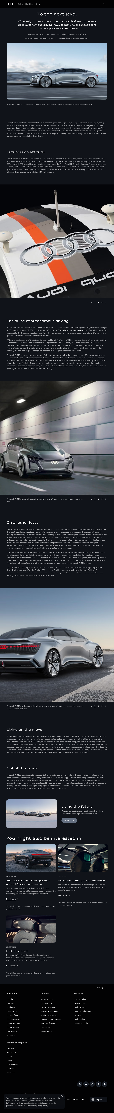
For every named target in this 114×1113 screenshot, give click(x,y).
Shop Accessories (13, 1019)
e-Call (75, 1099)
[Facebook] (79, 1084)
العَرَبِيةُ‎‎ (81, 1099)
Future (9, 1056)
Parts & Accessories (48, 1007)
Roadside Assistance (49, 1015)
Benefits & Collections (49, 1011)
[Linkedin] (98, 1084)
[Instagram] (92, 1084)
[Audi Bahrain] (10, 4)
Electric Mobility (81, 999)
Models (10, 999)
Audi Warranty (46, 1003)
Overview (10, 1048)
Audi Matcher (80, 1019)
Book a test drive (13, 1027)
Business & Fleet (13, 1023)
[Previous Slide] (88, 302)
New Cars (10, 1003)
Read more (11, 899)
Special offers (12, 1015)
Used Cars (11, 1007)
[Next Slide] (105, 302)
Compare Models (81, 1023)
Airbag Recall (46, 1027)
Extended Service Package (51, 1019)
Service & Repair (47, 999)
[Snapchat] (104, 1084)
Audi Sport (11, 1072)
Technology (11, 1052)
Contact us (11, 1035)
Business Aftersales (48, 1023)
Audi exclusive (80, 1007)
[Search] (104, 4)
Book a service (46, 1031)
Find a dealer (12, 1031)
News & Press (80, 1003)
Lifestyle (10, 1068)
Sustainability (12, 1064)
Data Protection (65, 1099)
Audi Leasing (12, 1011)
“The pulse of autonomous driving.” (73, 330)
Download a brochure (83, 1011)
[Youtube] (86, 1084)
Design (9, 1060)
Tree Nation (79, 1015)
